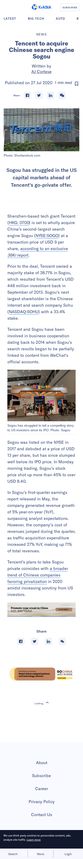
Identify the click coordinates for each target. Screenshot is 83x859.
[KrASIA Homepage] (41, 7)
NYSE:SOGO (47, 235)
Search (13, 854)
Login (68, 854)
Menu (40, 854)
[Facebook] (27, 95)
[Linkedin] (50, 95)
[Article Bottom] (41, 609)
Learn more (34, 839)
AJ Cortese (41, 71)
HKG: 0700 (19, 222)
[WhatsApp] (62, 95)
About (41, 762)
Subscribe (41, 775)
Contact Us (41, 814)
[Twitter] (39, 95)
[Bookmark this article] (76, 83)
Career (41, 788)
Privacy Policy (42, 801)
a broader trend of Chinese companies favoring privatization (37, 575)
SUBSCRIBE (69, 7)
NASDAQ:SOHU (24, 311)
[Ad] (41, 674)
